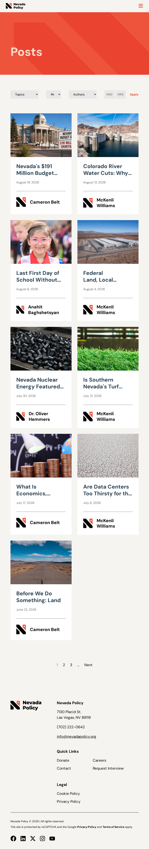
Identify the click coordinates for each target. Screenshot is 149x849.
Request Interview (108, 768)
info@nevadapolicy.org (76, 736)
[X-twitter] (33, 838)
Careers (99, 760)
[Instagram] (42, 838)
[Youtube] (52, 838)
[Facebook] (13, 838)
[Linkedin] (23, 838)
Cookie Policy (68, 793)
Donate (63, 760)
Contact (64, 768)
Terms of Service (113, 827)
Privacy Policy (69, 801)
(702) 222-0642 (71, 727)
